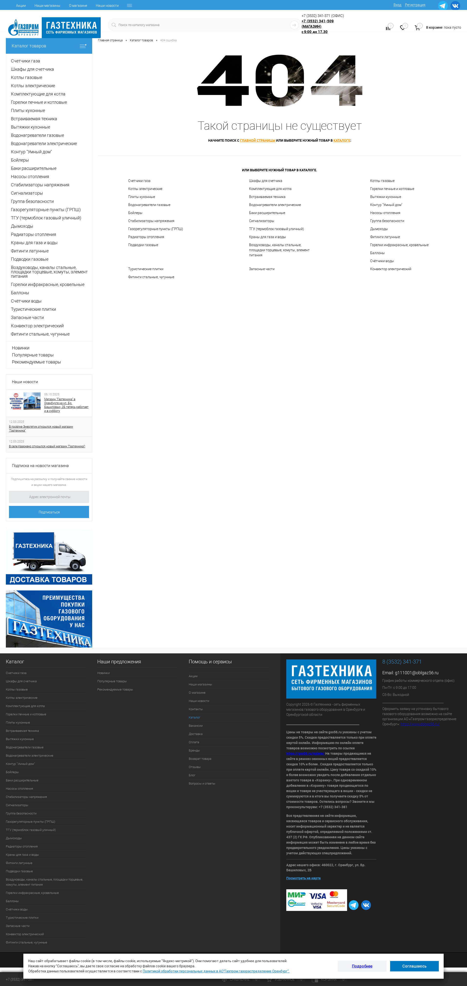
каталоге (341, 140)
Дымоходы (379, 229)
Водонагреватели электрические (275, 205)
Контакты (196, 709)
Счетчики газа (139, 181)
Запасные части (262, 269)
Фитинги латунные (385, 237)
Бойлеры (135, 213)
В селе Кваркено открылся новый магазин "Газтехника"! (47, 446)
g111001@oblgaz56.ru (417, 672)
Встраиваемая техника (267, 197)
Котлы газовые (382, 181)
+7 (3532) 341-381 (20, 979)
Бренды (194, 750)
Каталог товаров (29, 45)
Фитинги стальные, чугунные (151, 277)
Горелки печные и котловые (392, 189)
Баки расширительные (267, 213)
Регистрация (415, 5)
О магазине (78, 6)
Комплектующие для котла (270, 189)
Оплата (194, 742)
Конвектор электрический (390, 269)
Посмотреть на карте (303, 878)
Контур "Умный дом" (386, 205)
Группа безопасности (387, 221)
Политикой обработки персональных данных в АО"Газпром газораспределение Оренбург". (216, 971)
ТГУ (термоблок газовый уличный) (276, 229)
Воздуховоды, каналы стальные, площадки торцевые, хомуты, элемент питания (279, 250)
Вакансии (196, 725)
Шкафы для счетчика (265, 181)
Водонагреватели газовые (149, 205)
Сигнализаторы (261, 221)
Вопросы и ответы (202, 783)
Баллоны (377, 253)
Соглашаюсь (414, 966)
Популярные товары (33, 354)
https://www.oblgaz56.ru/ (420, 724)
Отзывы (195, 767)
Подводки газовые (143, 245)
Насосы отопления (385, 213)
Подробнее (362, 966)
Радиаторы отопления (146, 237)
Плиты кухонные (141, 197)
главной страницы (257, 140)
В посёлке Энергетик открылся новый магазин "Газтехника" (41, 428)
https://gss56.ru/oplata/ (305, 753)
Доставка (196, 734)
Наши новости (107, 6)
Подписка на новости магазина (40, 465)
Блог (192, 775)
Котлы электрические (145, 189)
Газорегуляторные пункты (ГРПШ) (155, 229)
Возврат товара (200, 759)
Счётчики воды (382, 261)
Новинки (20, 347)
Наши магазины (47, 6)
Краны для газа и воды (267, 237)
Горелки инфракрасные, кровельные (399, 245)
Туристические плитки (145, 269)
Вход (397, 5)
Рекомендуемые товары (36, 361)
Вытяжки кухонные (385, 197)
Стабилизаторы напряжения (151, 221)
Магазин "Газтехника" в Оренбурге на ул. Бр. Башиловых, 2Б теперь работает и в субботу (66, 405)
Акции (21, 6)
